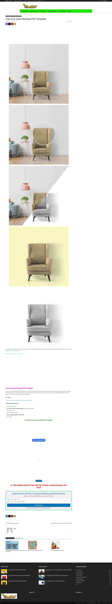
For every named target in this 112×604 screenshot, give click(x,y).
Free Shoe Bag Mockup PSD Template (57, 550)
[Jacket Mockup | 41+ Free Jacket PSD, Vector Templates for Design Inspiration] (42, 571)
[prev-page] (6, 554)
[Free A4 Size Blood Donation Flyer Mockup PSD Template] (4, 577)
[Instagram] (101, 1)
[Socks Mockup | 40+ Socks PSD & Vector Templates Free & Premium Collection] (42, 577)
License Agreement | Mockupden (91, 602)
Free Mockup (11, 14)
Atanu (8, 21)
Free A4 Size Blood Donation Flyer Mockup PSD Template (19, 575)
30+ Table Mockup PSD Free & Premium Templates (55, 581)
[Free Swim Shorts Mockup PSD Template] (38, 545)
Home (7, 14)
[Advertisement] (63, 6)
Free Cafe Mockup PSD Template (12, 523)
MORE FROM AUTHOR (19, 538)
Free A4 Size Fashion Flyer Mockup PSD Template (17, 581)
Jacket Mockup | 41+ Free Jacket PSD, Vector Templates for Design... (58, 569)
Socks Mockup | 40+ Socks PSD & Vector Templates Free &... (57, 575)
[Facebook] (99, 1)
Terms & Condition (105, 602)
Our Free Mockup (18, 16)
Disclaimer (99, 602)
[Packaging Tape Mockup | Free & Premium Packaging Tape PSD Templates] (16, 545)
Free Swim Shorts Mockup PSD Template (35, 550)
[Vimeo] (104, 1)
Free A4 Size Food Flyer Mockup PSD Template (17, 569)
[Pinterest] (12, 24)
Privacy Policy (82, 602)
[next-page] (8, 554)
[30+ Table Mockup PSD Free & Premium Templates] (42, 582)
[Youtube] (105, 1)
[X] (102, 1)
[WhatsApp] (15, 24)
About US (77, 602)
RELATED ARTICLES (10, 538)
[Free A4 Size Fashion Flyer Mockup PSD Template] (4, 582)
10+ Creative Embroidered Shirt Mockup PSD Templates (61, 523)
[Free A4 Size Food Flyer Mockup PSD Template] (4, 571)
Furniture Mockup (12, 16)
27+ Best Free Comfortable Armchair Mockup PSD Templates (20, 400)
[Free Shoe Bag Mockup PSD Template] (61, 545)
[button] (89, 10)
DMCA (110, 602)
